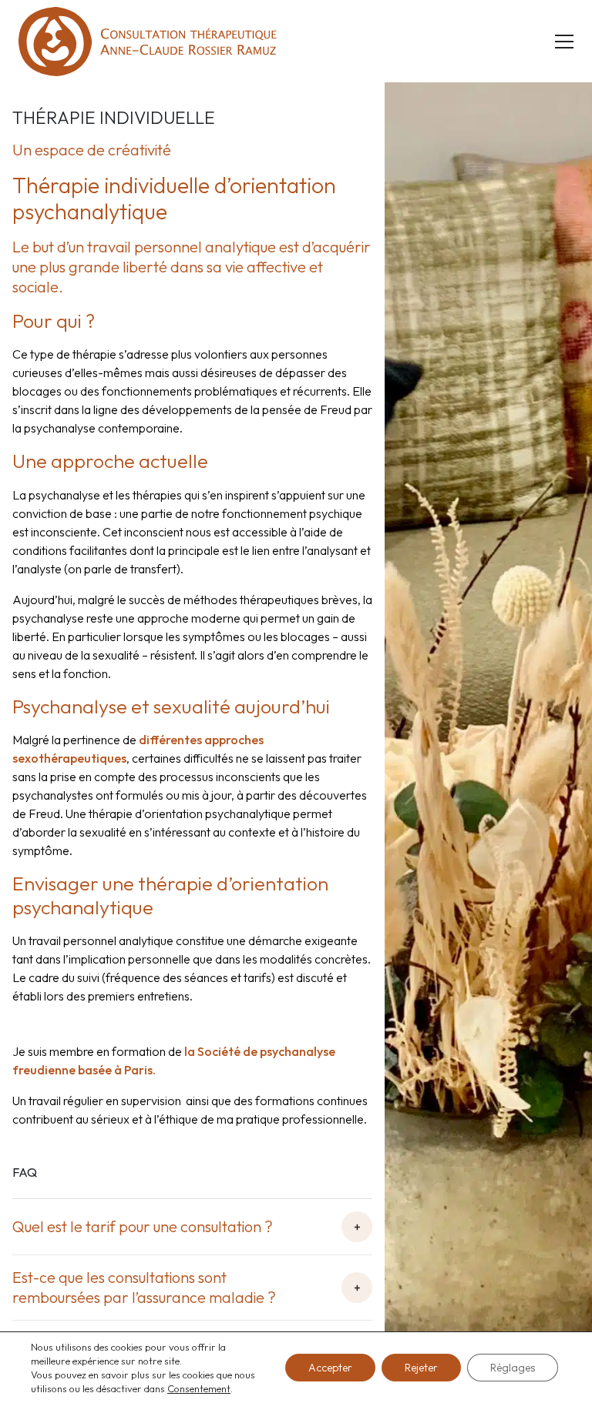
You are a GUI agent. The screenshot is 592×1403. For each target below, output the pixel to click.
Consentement (198, 1388)
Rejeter (421, 1368)
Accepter (330, 1368)
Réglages (512, 1368)
